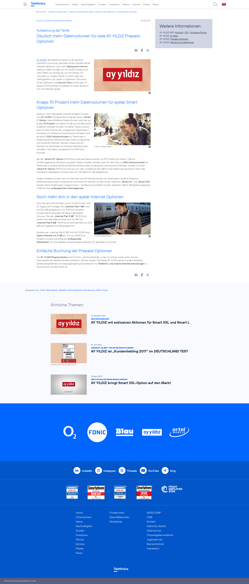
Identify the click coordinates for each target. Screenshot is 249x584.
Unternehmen (62, 4)
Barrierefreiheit (155, 544)
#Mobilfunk (63, 290)
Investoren (114, 4)
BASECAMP (154, 512)
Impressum (153, 548)
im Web (174, 35)
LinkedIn (87, 470)
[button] (136, 50)
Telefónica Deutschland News (81, 12)
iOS (186, 32)
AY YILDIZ (41, 59)
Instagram (109, 470)
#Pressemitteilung (75, 290)
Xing (173, 470)
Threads (132, 470)
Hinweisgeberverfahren (160, 535)
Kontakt (151, 521)
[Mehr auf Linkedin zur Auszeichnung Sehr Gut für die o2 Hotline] (120, 492)
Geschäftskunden (120, 517)
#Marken (54, 290)
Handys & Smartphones (182, 42)
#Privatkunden (89, 290)
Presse (146, 4)
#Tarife (98, 290)
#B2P (48, 290)
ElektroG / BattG (156, 526)
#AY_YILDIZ (40, 290)
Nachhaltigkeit (88, 4)
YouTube (153, 470)
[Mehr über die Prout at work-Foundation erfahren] (172, 492)
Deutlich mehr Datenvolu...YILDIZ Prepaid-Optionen (116, 12)
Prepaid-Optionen (179, 39)
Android (179, 32)
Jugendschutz (155, 539)
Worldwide (116, 521)
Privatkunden (117, 512)
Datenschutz (154, 530)
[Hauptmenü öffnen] (25, 4)
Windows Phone (198, 32)
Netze (75, 4)
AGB (149, 517)
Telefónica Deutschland (58, 12)
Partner (126, 4)
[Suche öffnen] (215, 4)
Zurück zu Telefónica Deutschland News (54, 20)
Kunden (102, 4)
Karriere (136, 4)
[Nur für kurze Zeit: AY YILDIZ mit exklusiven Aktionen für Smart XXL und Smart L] (123, 324)
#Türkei (105, 290)
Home (79, 512)
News (155, 4)
